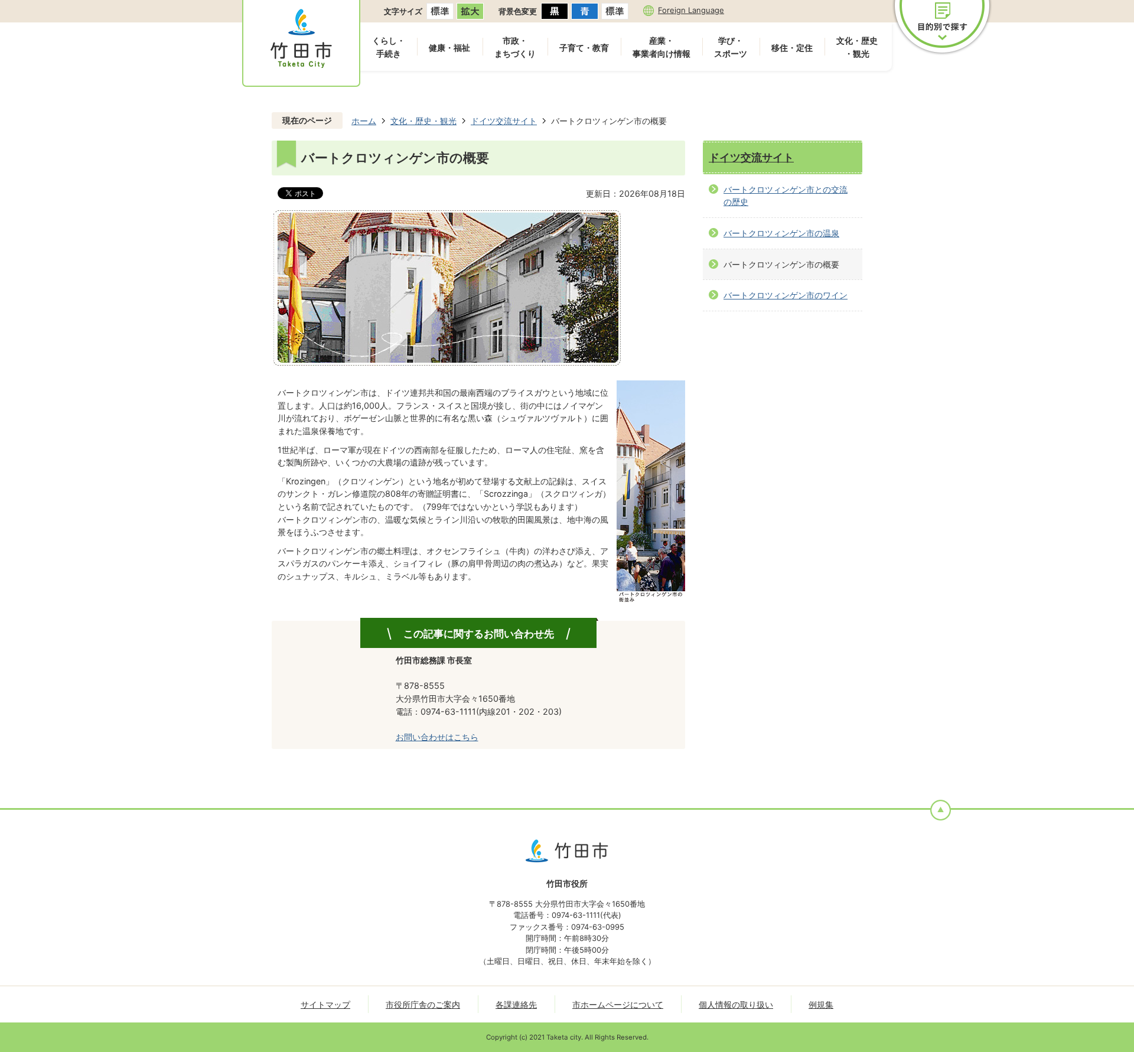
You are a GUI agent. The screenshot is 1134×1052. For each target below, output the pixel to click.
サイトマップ (325, 1004)
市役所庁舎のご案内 (423, 1004)
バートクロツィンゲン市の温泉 (781, 233)
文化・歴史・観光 (857, 46)
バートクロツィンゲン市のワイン (786, 295)
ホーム (363, 121)
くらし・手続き (388, 46)
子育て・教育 (584, 48)
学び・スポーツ (730, 46)
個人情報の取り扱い (736, 1004)
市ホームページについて (617, 1004)
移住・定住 (792, 48)
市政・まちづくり (515, 46)
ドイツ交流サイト (504, 121)
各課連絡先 (516, 1004)
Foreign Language (691, 10)
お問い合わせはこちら (437, 737)
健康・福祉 (449, 48)
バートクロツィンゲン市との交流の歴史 (786, 195)
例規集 (821, 1004)
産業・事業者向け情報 (661, 46)
